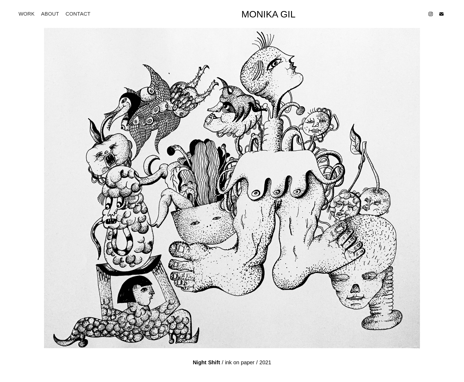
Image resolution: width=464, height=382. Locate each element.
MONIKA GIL (268, 14)
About (50, 14)
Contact (78, 14)
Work (27, 14)
